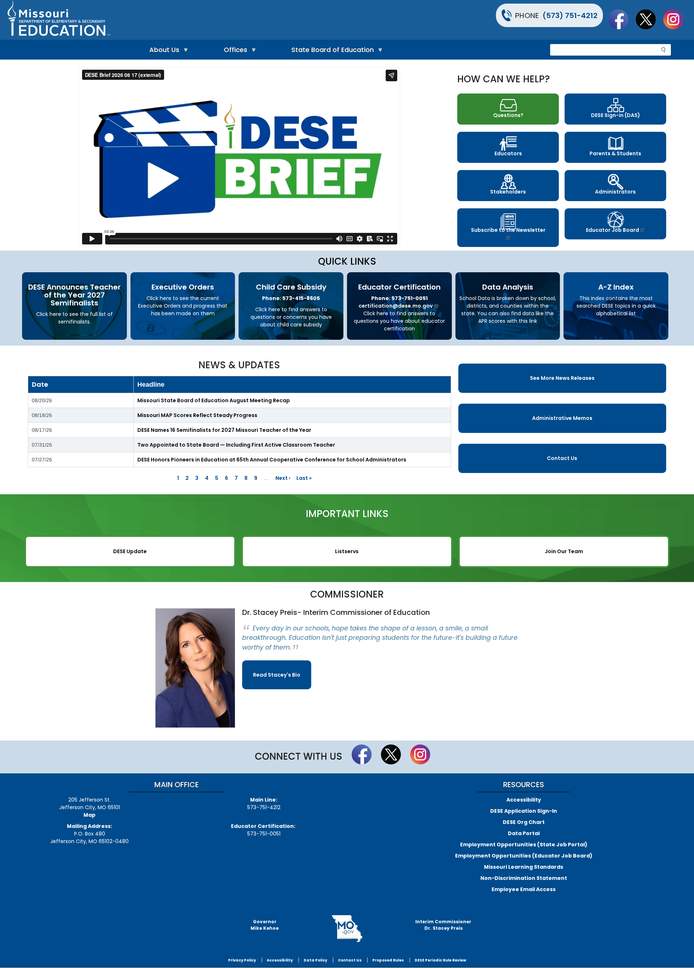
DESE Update (130, 551)
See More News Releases (562, 378)
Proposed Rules (388, 960)
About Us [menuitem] (162, 51)
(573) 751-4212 (570, 15)
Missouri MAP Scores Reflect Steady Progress (197, 415)
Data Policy (315, 960)
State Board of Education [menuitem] (331, 51)
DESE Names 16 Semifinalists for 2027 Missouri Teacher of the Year (224, 430)
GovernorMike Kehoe (264, 925)
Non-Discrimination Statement (523, 878)
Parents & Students (615, 153)
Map (89, 815)
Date (40, 384)
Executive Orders (182, 287)
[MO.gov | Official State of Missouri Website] (347, 928)
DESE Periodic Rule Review (440, 960)
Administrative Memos (562, 418)
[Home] (176, 20)
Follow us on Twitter (649, 19)
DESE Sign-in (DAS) (615, 115)
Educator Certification (399, 287)
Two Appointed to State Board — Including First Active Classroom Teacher (236, 444)
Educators (508, 153)
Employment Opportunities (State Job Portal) (523, 844)
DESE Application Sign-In (523, 811)
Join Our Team (564, 551)
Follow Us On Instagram (676, 19)
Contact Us (562, 458)
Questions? (508, 115)
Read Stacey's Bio (276, 674)
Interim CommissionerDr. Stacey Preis (443, 925)
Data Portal (524, 833)
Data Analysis (507, 287)
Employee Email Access (524, 889)
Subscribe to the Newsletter (508, 230)
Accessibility (523, 799)
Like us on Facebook (621, 19)
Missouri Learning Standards (523, 867)
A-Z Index (616, 287)
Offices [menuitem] (233, 51)
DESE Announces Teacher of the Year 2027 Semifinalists (74, 295)
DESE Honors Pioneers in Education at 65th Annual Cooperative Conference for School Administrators (271, 459)
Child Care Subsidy (291, 287)
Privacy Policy (242, 960)
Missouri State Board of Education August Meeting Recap (213, 400)
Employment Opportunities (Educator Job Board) (523, 855)
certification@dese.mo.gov (396, 305)
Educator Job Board (612, 230)
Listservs (347, 551)
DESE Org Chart (524, 822)
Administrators (615, 191)
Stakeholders (508, 191)
